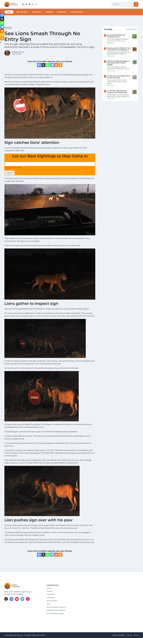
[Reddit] (56, 65)
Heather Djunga (18, 52)
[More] (60, 65)
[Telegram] (52, 65)
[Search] (136, 4)
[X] (43, 65)
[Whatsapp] (48, 65)
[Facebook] (39, 65)
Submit (9, 173)
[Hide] (1, 42)
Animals (8, 27)
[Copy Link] (2, 35)
